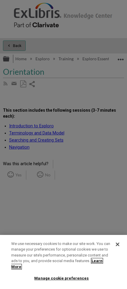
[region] (63, 262)
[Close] (117, 244)
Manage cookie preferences (61, 278)
